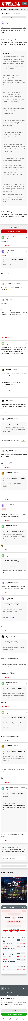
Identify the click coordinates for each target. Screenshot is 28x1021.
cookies (12, 1001)
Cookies (19, 992)
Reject (14, 1010)
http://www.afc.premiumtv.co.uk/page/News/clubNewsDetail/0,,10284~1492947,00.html (13, 30)
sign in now (14, 851)
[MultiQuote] (2, 245)
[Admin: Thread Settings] (23, 907)
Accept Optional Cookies (15, 1014)
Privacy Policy (11, 992)
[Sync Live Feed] (25, 907)
